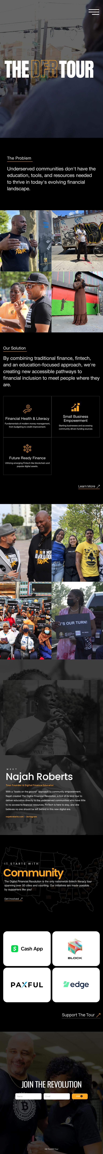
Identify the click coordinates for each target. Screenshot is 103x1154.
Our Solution (15, 348)
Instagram (31, 816)
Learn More (87, 486)
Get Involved (12, 898)
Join (78, 1096)
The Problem (20, 158)
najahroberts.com (15, 816)
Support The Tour (79, 1015)
